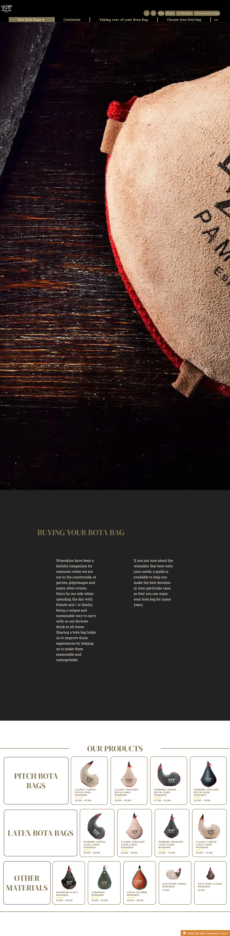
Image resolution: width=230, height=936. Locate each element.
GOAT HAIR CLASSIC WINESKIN (210, 885)
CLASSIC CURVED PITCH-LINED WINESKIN (85, 792)
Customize (72, 19)
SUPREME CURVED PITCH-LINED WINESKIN (165, 792)
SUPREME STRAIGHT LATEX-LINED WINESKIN (170, 844)
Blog (161, 13)
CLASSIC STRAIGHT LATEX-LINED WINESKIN (133, 844)
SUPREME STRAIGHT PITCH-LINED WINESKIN (206, 792)
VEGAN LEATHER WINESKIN (137, 894)
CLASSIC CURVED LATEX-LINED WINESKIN (206, 844)
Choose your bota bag (184, 19)
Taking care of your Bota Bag (123, 19)
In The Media (184, 13)
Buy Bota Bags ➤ (31, 19)
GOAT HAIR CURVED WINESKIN (174, 885)
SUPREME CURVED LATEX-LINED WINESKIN (94, 844)
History (170, 13)
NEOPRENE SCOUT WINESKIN (67, 894)
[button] (205, 933)
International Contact (207, 13)
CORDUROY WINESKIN (98, 894)
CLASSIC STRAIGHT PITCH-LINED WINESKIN (126, 792)
